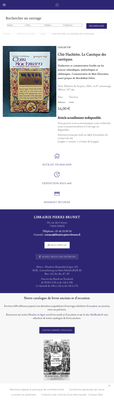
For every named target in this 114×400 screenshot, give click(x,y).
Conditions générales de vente (86, 389)
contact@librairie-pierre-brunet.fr (62, 234)
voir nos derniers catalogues (57, 330)
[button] (4, 5)
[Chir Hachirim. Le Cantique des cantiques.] (29, 81)
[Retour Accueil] (57, 5)
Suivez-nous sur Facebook (59, 256)
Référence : (62, 102)
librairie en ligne (36, 314)
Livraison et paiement (23, 394)
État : (61, 97)
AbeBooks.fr (96, 314)
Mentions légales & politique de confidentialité (37, 389)
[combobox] (16, 25)
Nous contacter (59, 245)
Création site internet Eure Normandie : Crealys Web (72, 394)
